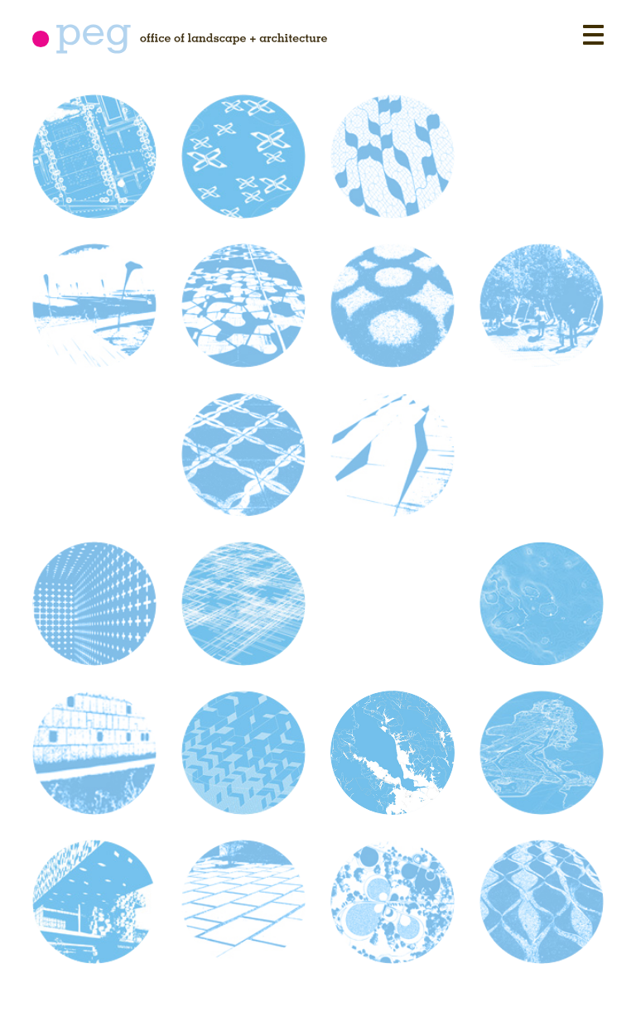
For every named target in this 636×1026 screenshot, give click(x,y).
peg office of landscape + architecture (179, 39)
